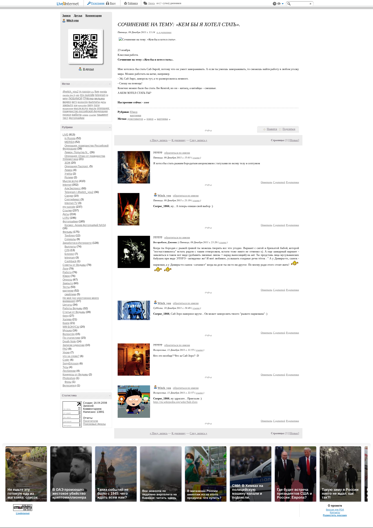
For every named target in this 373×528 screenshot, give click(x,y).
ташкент (102, 114)
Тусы (65, 367)
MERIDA (69, 142)
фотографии (76, 118)
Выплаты (70, 246)
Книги (66, 323)
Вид (280, 4)
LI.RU (66, 217)
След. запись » (198, 140)
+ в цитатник (163, 32)
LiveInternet (68, 4)
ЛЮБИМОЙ (75, 98)
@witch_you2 (71, 91)
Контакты (335, 512)
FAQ (65, 348)
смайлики (70, 294)
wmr (65, 98)
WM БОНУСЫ (71, 326)
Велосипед (69, 385)
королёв (82, 105)
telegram (100, 95)
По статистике (71, 337)
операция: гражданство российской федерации (86, 110)
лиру (90, 105)
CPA (67, 250)
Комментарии (93, 15)
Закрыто (68, 283)
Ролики (69, 177)
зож (75, 105)
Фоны (68, 381)
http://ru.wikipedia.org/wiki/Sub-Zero (175, 402)
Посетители (90, 421)
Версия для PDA (335, 509)
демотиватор (135, 118)
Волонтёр (69, 334)
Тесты (66, 287)
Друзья (78, 15)
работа (77, 114)
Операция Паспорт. (77, 166)
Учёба (68, 173)
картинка (162, 118)
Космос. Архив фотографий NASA (85, 225)
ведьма (99, 98)
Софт (66, 359)
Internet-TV (71, 203)
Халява (67, 319)
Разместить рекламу (335, 515)
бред (66, 315)
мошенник (68, 108)
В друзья (88, 69)
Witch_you (164, 195)
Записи (66, 15)
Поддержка (274, 4)
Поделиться (289, 129)
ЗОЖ (67, 162)
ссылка (196, 157)
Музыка (67, 330)
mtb (77, 95)
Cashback (70, 261)
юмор (150, 118)
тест (65, 118)
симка (85, 115)
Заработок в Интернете (77, 242)
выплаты (94, 102)
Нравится (272, 129)
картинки (68, 290)
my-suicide (87, 95)
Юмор (66, 276)
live (97, 91)
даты (103, 102)
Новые (294, 140)
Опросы (67, 279)
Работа (67, 272)
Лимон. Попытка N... (77, 152)
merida (103, 91)
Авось (151, 3)
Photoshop (69, 378)
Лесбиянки (69, 370)
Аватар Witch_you (85, 46)
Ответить (266, 182)
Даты (66, 214)
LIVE (65, 134)
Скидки (69, 195)
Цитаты (67, 304)
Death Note (69, 341)
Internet (67, 184)
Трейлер (70, 235)
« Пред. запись (159, 140)
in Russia (70, 138)
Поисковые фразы (94, 424)
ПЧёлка (88, 98)
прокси (67, 114)
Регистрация (97, 3)
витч (74, 102)
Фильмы (68, 231)
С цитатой (279, 182)
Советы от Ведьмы (74, 264)
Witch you (64, 20)
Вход (112, 3)
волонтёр (83, 102)
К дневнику (179, 140)
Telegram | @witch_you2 (79, 192)
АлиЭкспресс (73, 188)
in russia (84, 91)
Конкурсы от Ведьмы (75, 374)
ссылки (92, 115)
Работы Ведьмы (72, 308)
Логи (65, 268)
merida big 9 (69, 95)
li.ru (92, 92)
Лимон (69, 170)
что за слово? (71, 356)
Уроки (66, 352)
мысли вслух (81, 108)
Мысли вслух (70, 181)
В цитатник (292, 182)
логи (97, 105)
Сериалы (70, 239)
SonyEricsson (71, 363)
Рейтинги (133, 3)
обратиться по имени (177, 152)
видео (67, 102)
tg (107, 95)
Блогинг (69, 253)
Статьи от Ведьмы (74, 312)
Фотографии (70, 221)
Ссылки (67, 210)
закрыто (68, 105)
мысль (92, 108)
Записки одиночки (74, 345)
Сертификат (73, 199)
